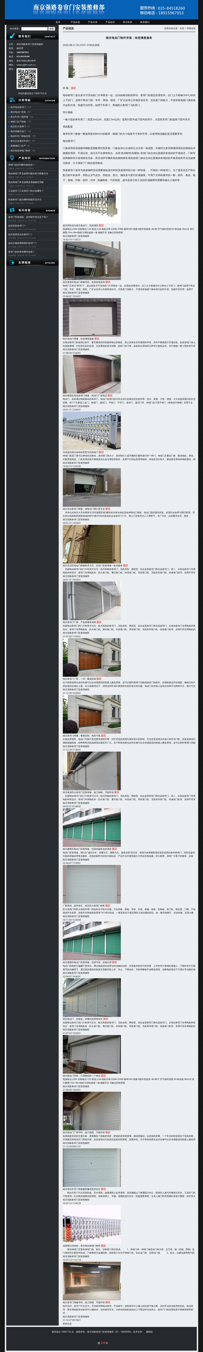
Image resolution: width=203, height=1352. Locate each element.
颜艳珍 (149, 1331)
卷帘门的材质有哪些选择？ (21, 251)
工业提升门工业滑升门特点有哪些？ (26, 190)
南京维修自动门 (18, 131)
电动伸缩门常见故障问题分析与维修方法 (28, 173)
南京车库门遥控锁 (19, 116)
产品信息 (75, 22)
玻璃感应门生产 (18, 145)
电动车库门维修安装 (20, 136)
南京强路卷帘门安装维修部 (76, 236)
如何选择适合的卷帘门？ (20, 234)
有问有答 (127, 22)
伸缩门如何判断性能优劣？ (21, 164)
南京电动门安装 (18, 111)
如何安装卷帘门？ (17, 225)
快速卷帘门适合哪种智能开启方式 (24, 199)
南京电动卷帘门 (18, 107)
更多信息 (67, 1323)
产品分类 (92, 22)
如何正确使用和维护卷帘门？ (22, 243)
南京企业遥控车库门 (20, 140)
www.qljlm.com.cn (26, 64)
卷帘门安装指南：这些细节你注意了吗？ (28, 217)
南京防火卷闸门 (18, 126)
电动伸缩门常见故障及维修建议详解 (26, 182)
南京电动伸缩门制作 (20, 150)
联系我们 (145, 22)
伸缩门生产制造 (18, 121)
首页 (58, 22)
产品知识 (110, 22)
